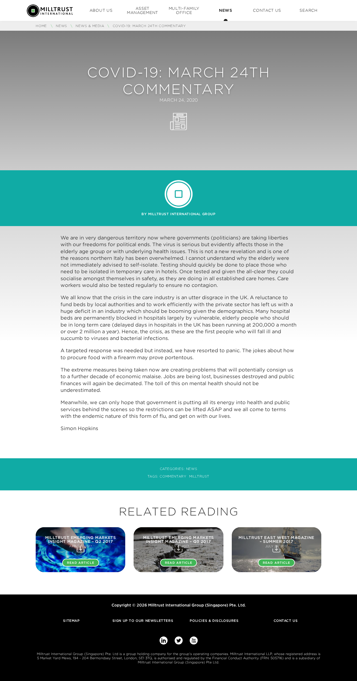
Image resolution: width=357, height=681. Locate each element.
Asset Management (142, 10)
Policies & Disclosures (214, 620)
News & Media (90, 26)
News (225, 10)
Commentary (173, 476)
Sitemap (71, 620)
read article (80, 563)
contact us (286, 620)
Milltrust (199, 476)
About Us (101, 10)
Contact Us (267, 10)
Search (308, 10)
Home (42, 26)
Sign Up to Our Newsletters (142, 620)
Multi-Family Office (184, 10)
